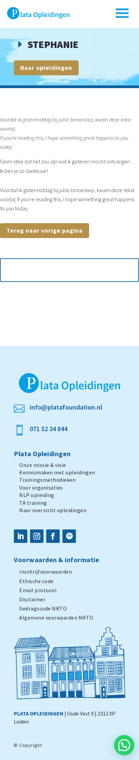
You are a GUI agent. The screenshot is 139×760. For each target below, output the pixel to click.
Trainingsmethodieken (47, 479)
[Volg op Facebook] (53, 536)
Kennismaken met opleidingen (57, 472)
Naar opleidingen (46, 68)
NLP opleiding (36, 495)
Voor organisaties (41, 487)
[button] (124, 745)
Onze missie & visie (42, 465)
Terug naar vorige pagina (44, 230)
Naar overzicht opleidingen (52, 510)
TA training (33, 502)
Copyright (30, 745)
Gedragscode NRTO (43, 608)
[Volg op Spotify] (69, 536)
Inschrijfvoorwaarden (45, 571)
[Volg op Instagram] (37, 536)
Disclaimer (32, 599)
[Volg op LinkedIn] (20, 536)
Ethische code (36, 581)
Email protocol (38, 590)
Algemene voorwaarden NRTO (56, 617)
